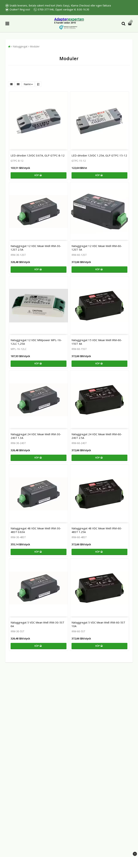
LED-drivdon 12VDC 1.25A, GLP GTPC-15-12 (99, 155)
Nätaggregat (20, 46)
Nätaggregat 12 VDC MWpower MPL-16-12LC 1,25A (36, 341)
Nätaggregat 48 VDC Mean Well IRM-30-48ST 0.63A (36, 530)
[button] (130, 23)
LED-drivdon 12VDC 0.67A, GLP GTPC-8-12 (38, 155)
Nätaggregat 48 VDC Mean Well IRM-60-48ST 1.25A (97, 530)
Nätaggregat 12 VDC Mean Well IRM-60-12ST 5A (97, 247)
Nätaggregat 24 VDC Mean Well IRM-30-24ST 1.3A (36, 436)
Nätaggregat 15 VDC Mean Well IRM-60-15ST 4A (97, 341)
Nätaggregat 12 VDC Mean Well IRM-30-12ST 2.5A (36, 247)
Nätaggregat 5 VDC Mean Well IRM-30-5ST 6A (37, 624)
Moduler (35, 46)
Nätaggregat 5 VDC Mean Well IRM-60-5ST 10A (98, 624)
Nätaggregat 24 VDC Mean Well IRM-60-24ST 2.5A (97, 436)
